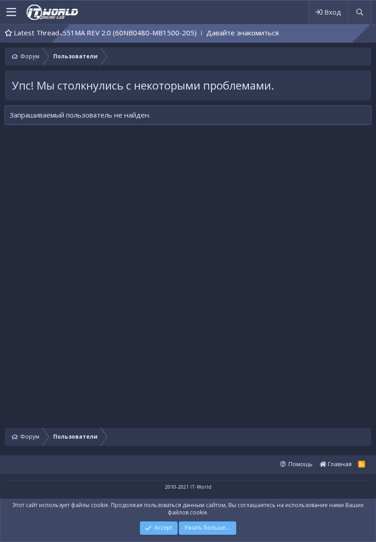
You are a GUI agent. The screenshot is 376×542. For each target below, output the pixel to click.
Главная (339, 464)
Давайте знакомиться (235, 32)
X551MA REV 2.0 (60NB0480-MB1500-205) (120, 32)
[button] (11, 12)
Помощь (300, 464)
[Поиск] (359, 12)
